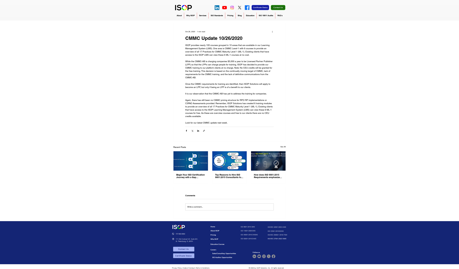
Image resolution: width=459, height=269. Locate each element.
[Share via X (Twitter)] (192, 131)
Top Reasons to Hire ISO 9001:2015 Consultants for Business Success (228, 176)
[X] (239, 7)
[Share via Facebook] (186, 131)
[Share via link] (204, 131)
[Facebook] (247, 7)
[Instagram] (232, 7)
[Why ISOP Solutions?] (229, 161)
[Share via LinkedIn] (198, 131)
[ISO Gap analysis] (190, 161)
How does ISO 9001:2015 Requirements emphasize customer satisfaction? (267, 176)
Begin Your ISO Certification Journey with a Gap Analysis (190, 176)
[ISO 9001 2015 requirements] (268, 161)
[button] (179, 16)
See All (283, 147)
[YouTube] (224, 7)
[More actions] (272, 31)
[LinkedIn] (217, 7)
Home (212, 227)
